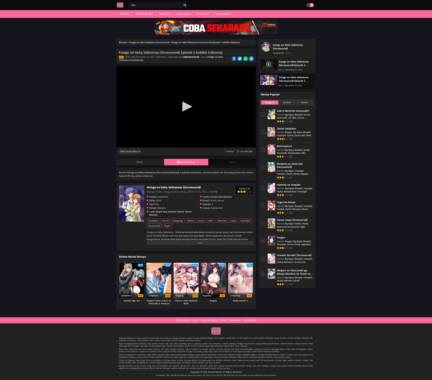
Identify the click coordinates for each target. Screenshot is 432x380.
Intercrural (281, 227)
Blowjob (298, 114)
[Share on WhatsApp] (245, 59)
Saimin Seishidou (286, 128)
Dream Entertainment (221, 197)
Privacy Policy (183, 320)
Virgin (167, 226)
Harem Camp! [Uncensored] (292, 220)
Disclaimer (235, 320)
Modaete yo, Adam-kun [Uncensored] (290, 166)
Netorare (222, 221)
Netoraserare (284, 146)
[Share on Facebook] (234, 59)
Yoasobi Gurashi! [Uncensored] (294, 255)
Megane (304, 174)
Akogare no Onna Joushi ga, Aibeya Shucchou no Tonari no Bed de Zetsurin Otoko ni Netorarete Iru (293, 272)
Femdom (281, 174)
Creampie (152, 221)
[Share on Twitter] (240, 59)
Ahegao (288, 132)
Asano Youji (161, 211)
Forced (165, 221)
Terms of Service (209, 320)
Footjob (280, 209)
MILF (211, 221)
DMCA (223, 320)
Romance (288, 262)
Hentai (190, 221)
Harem (297, 135)
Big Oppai (289, 114)
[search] (184, 5)
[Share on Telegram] (251, 59)
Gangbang (178, 221)
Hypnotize (306, 244)
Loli (289, 117)
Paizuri (305, 209)
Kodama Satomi (176, 211)
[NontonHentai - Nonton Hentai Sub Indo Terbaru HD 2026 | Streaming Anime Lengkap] (120, 7)
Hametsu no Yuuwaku (288, 184)
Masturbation (294, 153)
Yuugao (281, 237)
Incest (201, 221)
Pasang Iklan (250, 320)
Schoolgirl (245, 221)
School (300, 117)
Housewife (282, 117)
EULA (195, 320)
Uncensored (154, 226)
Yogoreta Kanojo (286, 202)
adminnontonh (191, 57)
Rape (233, 221)
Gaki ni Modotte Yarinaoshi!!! (293, 111)
